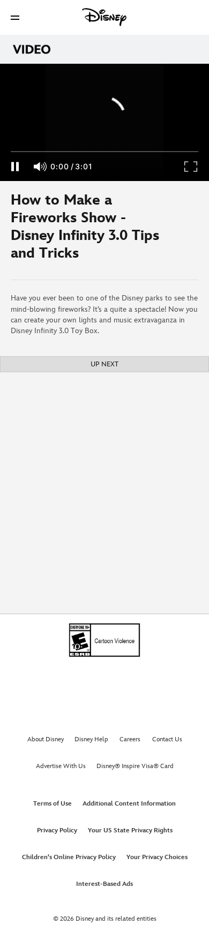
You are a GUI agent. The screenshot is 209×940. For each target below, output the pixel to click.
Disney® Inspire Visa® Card (135, 766)
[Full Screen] (191, 166)
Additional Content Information (129, 804)
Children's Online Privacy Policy (69, 857)
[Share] (177, 230)
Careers (130, 739)
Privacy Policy (57, 830)
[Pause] (15, 166)
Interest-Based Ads (104, 884)
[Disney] (104, 17)
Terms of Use (52, 804)
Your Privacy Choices (157, 857)
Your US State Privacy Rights (130, 830)
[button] (15, 17)
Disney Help (91, 739)
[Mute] (41, 166)
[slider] (104, 152)
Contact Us (167, 739)
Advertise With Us (61, 766)
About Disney (45, 739)
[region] (104, 122)
